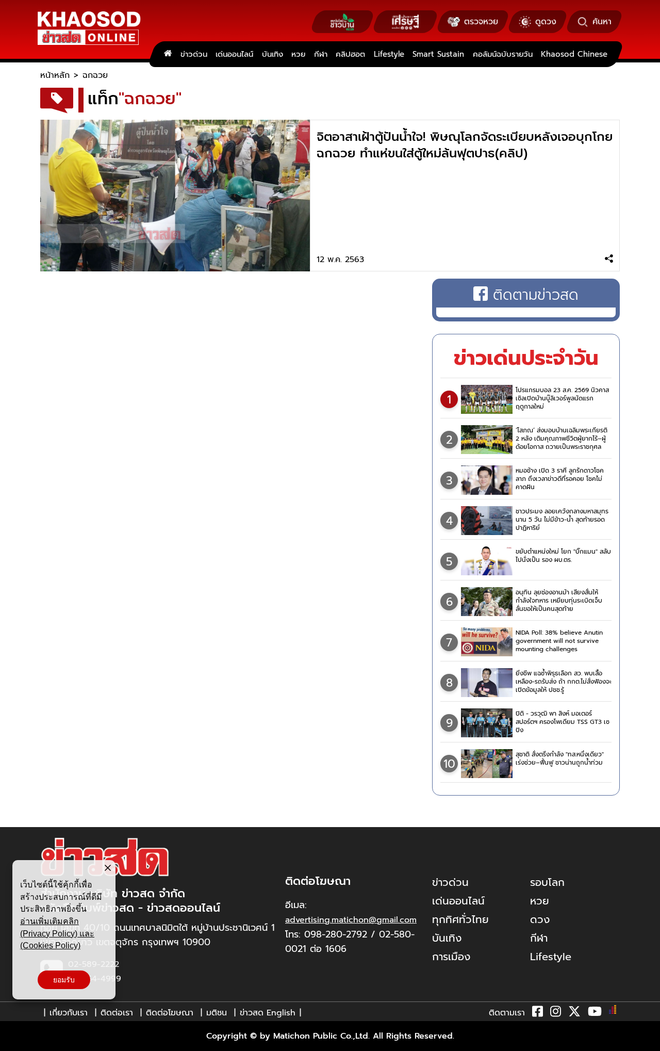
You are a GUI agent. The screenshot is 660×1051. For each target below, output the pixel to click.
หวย (298, 54)
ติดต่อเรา (117, 1013)
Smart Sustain (438, 54)
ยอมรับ (64, 980)
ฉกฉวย (95, 75)
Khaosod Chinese (574, 54)
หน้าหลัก (55, 75)
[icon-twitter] (574, 1013)
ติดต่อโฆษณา (169, 1013)
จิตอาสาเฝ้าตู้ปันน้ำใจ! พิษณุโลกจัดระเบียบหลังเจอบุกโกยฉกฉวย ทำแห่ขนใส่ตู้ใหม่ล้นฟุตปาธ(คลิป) (465, 145)
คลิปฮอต (350, 54)
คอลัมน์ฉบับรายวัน (503, 54)
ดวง (540, 919)
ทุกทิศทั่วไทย (460, 919)
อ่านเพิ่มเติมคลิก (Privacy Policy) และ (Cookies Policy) (57, 933)
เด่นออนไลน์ (234, 54)
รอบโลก (547, 882)
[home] (168, 54)
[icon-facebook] (537, 1013)
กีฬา (320, 54)
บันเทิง (272, 54)
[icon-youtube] (595, 1013)
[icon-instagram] (555, 1013)
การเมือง (451, 956)
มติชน (216, 1013)
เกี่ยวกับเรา (69, 1013)
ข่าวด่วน (193, 54)
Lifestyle (389, 54)
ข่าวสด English (267, 1013)
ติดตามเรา (507, 1013)
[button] (14, 1040)
